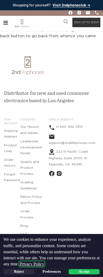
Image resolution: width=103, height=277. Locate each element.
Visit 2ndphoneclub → (71, 5)
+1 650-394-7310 (69, 126)
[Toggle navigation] (5, 22)
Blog (24, 225)
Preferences (52, 272)
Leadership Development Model (31, 147)
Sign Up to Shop (86, 22)
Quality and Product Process (29, 167)
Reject (19, 272)
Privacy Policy (32, 264)
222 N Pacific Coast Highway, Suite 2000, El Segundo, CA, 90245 (68, 158)
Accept (84, 272)
